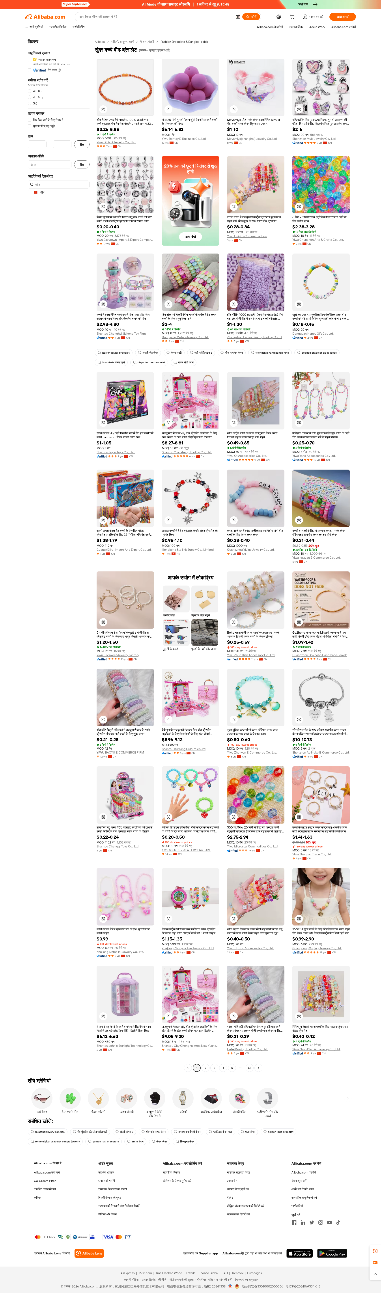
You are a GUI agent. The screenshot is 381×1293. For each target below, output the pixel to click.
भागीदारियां (297, 1206)
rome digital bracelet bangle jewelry (57, 1141)
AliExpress (128, 1273)
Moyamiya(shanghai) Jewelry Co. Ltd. (252, 138)
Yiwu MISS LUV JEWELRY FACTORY (186, 850)
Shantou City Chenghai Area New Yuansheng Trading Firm (190, 1045)
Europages (254, 1273)
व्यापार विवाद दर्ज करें (238, 1189)
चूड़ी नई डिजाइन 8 (203, 352)
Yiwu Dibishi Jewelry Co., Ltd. (116, 142)
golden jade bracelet (280, 1131)
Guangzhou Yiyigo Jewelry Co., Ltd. (251, 549)
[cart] (293, 17)
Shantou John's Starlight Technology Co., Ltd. (125, 1045)
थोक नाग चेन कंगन (234, 352)
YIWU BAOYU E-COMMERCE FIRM (120, 752)
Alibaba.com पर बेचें (303, 1172)
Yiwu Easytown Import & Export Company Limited (125, 239)
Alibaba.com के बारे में (47, 1163)
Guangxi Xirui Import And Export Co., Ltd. (124, 549)
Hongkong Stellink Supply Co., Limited (188, 549)
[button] (238, 16)
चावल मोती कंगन (186, 362)
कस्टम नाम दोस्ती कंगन (189, 1131)
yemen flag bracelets (106, 1141)
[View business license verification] (230, 1286)
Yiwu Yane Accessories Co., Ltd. (314, 455)
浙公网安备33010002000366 (262, 1286)
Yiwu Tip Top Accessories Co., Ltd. (250, 948)
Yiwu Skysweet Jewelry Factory (118, 655)
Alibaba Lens (52, 1253)
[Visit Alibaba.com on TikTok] (338, 1222)
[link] (375, 1251)
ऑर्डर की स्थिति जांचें (302, 1189)
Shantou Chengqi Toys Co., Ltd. (118, 846)
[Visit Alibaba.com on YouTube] (329, 1222)
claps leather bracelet (151, 362)
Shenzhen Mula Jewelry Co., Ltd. (314, 138)
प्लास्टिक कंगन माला (222, 1131)
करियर (37, 1197)
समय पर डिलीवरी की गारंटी (112, 1189)
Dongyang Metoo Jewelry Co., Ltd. (185, 337)
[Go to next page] (258, 1068)
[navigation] (59, 555)
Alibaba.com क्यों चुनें (47, 1172)
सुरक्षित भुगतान (106, 1172)
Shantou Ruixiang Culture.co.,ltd (183, 749)
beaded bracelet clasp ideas (319, 352)
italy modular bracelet (116, 352)
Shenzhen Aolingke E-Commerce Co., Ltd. (320, 752)
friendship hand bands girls (272, 352)
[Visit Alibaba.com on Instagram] (320, 1222)
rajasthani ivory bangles (50, 1131)
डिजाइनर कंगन (187, 1141)
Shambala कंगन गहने (113, 362)
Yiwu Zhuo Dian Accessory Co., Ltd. (251, 655)
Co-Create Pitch (45, 1181)
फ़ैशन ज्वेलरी (147, 41)
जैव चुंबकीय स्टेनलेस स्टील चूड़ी (92, 1131)
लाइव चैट (232, 1181)
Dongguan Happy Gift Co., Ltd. (313, 333)
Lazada (190, 1273)
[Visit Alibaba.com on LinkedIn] (303, 1222)
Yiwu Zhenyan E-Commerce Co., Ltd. (252, 752)
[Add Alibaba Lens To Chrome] (89, 1253)
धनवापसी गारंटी (106, 1181)
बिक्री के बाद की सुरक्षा (110, 1197)
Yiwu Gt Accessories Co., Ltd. (247, 455)
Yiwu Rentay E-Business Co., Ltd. (184, 138)
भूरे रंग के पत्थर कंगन (156, 1131)
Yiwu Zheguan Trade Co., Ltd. (312, 854)
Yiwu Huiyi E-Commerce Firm (247, 236)
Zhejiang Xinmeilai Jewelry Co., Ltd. (120, 951)
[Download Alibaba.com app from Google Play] (332, 1253)
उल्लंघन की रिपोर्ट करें (238, 1214)
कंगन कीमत (161, 1141)
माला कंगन (250, 1131)
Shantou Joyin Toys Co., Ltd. (116, 452)
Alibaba (100, 41)
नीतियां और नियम (107, 1214)
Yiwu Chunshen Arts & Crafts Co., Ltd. (318, 239)
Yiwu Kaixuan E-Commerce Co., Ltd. (316, 557)
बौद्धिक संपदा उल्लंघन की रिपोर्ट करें (245, 1206)
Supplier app (208, 1253)
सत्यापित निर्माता (171, 1172)
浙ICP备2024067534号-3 (303, 1286)
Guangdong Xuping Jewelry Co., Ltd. (317, 948)
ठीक (82, 144)
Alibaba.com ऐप (233, 1253)
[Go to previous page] (188, 1068)
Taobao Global (208, 1273)
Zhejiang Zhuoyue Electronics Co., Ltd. (188, 948)
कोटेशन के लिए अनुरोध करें (177, 1181)
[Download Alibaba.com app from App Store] (299, 1253)
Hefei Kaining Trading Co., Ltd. (247, 1049)
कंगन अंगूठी (176, 352)
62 (249, 1067)
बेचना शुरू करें (298, 1181)
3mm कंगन (138, 1141)
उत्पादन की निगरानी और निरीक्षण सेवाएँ (118, 1206)
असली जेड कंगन (150, 352)
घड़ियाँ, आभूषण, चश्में (122, 41)
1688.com (145, 1273)
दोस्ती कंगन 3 (126, 1131)
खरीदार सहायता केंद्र (238, 1172)
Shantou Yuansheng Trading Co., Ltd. (187, 452)
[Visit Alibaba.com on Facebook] (294, 1222)
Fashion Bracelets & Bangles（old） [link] (185, 41)
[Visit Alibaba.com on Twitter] (311, 1222)
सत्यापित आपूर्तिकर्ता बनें (304, 1197)
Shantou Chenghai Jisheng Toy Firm (121, 333)
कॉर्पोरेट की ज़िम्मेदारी (45, 1189)
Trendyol (237, 1273)
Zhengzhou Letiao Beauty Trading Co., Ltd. (255, 337)
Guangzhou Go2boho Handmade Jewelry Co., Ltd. (321, 655)
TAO (225, 1273)
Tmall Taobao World (169, 1273)
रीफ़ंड (230, 1197)
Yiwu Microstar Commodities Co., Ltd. (252, 846)
